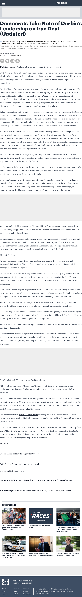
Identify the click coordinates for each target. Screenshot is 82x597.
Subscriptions (27, 594)
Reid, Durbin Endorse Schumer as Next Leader (20, 464)
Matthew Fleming (8, 53)
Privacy (15, 591)
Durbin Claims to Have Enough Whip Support (19, 454)
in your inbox (49, 491)
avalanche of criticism (28, 415)
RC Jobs (25, 591)
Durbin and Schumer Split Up (12, 471)
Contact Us (16, 589)
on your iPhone (64, 491)
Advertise (26, 589)
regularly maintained (19, 167)
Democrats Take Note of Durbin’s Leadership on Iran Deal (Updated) (41, 28)
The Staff (15, 594)
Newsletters (5, 594)
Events (4, 591)
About (4, 589)
